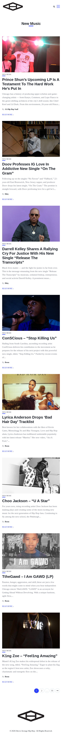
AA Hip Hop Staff (11, 109)
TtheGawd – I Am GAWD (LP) (27, 576)
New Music (7, 74)
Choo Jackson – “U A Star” (26, 501)
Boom (7, 362)
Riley (7, 194)
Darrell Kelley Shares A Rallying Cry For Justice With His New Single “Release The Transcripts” (30, 256)
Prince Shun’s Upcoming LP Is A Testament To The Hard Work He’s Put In (30, 84)
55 (52, 691)
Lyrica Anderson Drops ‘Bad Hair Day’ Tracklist (27, 419)
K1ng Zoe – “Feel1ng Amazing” (29, 656)
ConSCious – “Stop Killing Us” (29, 338)
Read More (7, 115)
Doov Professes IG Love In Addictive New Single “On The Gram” (28, 168)
